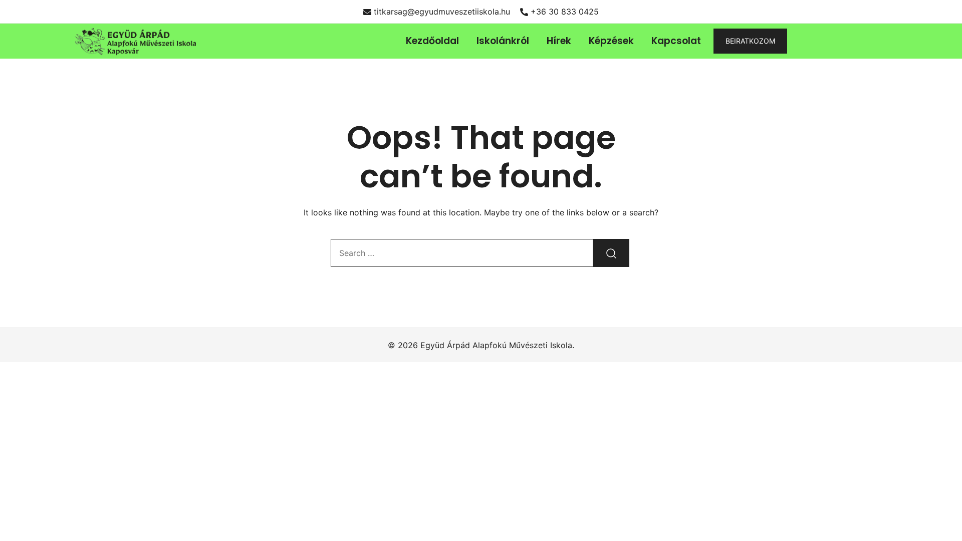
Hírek (559, 41)
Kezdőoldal (432, 41)
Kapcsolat (676, 41)
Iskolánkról (502, 41)
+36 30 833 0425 (565, 12)
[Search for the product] (611, 253)
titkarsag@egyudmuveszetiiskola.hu (442, 12)
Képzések (611, 41)
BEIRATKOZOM (750, 41)
